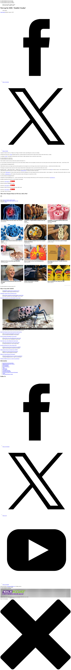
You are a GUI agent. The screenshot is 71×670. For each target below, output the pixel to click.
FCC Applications (5, 365)
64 (51, 169)
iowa (15, 200)
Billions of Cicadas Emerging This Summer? (7, 354)
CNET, (6, 156)
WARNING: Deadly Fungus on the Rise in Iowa (8, 293)
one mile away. (52, 177)
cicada (11, 154)
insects (13, 200)
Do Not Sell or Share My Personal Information (10, 372)
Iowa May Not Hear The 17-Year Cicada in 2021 (8, 345)
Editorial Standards (5, 364)
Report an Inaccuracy (6, 366)
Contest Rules (4, 368)
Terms (3, 367)
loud (17, 200)
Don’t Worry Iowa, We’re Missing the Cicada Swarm (9, 340)
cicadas (7, 200)
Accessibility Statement (6, 370)
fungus (10, 200)
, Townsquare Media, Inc (11, 586)
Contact (3, 373)
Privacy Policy (4, 369)
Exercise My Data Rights (6, 371)
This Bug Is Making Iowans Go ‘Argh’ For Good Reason (9, 358)
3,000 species (8, 172)
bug (5, 200)
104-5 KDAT (7, 181)
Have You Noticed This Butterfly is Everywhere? (8, 336)
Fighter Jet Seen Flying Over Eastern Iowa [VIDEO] (9, 349)
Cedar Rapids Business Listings (7, 374)
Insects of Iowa (23, 170)
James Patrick (2, 12)
